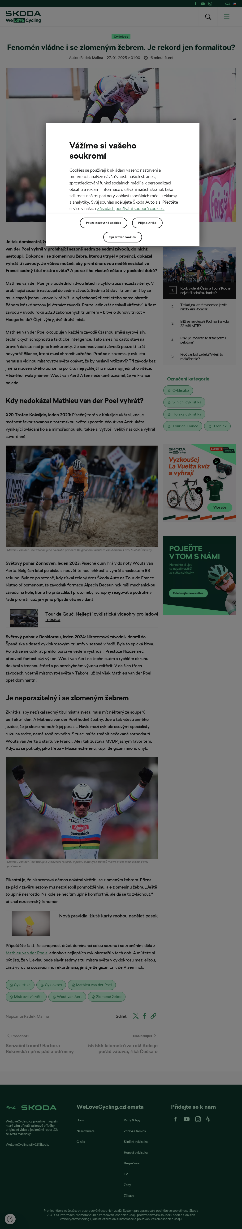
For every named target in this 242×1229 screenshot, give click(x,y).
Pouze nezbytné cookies (103, 222)
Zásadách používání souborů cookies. (130, 208)
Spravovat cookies (122, 237)
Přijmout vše (147, 222)
